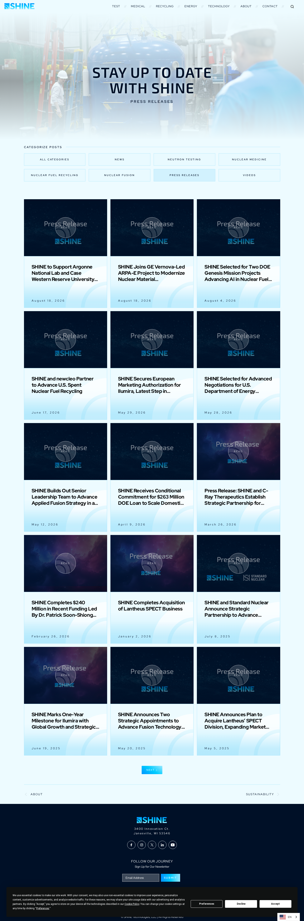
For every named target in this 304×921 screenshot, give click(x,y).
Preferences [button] (42, 908)
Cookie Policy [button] (131, 904)
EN (289, 917)
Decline (241, 903)
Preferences (206, 903)
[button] (116, 6)
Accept (275, 903)
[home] (19, 6)
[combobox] (288, 917)
